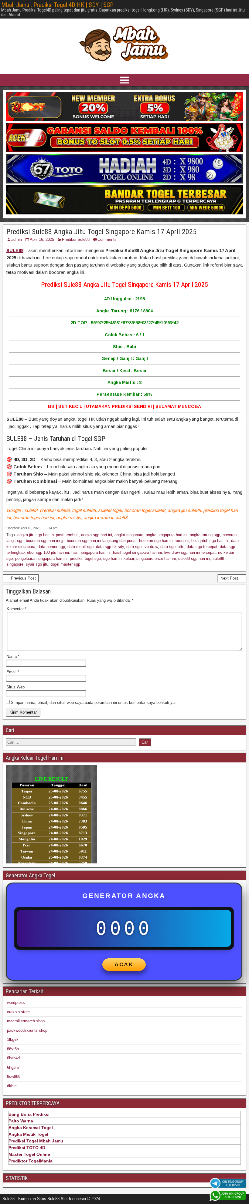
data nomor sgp (51, 546)
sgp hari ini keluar (118, 558)
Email (12, 672)
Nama (12, 656)
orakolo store (18, 1012)
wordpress (16, 1002)
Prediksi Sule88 (76, 239)
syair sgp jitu (37, 564)
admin (16, 239)
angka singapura (128, 535)
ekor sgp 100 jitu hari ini (48, 552)
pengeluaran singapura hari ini (41, 558)
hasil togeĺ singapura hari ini (137, 552)
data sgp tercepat (202, 546)
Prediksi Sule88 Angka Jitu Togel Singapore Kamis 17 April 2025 (101, 231)
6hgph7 (13, 1067)
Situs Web (15, 687)
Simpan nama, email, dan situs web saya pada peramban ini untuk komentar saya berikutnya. (93, 702)
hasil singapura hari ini (91, 552)
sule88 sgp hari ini (194, 558)
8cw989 (13, 1076)
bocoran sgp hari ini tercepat (164, 540)
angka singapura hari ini (166, 535)
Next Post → (231, 578)
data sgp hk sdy (110, 546)
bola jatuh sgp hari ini (210, 540)
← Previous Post (21, 578)
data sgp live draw (142, 546)
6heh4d (13, 1058)
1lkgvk (13, 1039)
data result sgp (80, 546)
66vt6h (13, 1049)
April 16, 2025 (42, 239)
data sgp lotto (172, 546)
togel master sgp (65, 564)
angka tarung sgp (205, 535)
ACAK (124, 964)
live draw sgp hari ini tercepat (190, 552)
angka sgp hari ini (96, 535)
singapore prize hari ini (156, 558)
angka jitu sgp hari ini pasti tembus (48, 535)
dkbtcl (12, 1086)
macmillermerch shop (26, 1021)
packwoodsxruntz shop (27, 1030)
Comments (107, 239)
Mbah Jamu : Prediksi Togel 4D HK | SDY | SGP (57, 4)
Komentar (16, 609)
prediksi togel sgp (85, 558)
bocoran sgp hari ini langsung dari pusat (102, 540)
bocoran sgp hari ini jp (45, 540)
